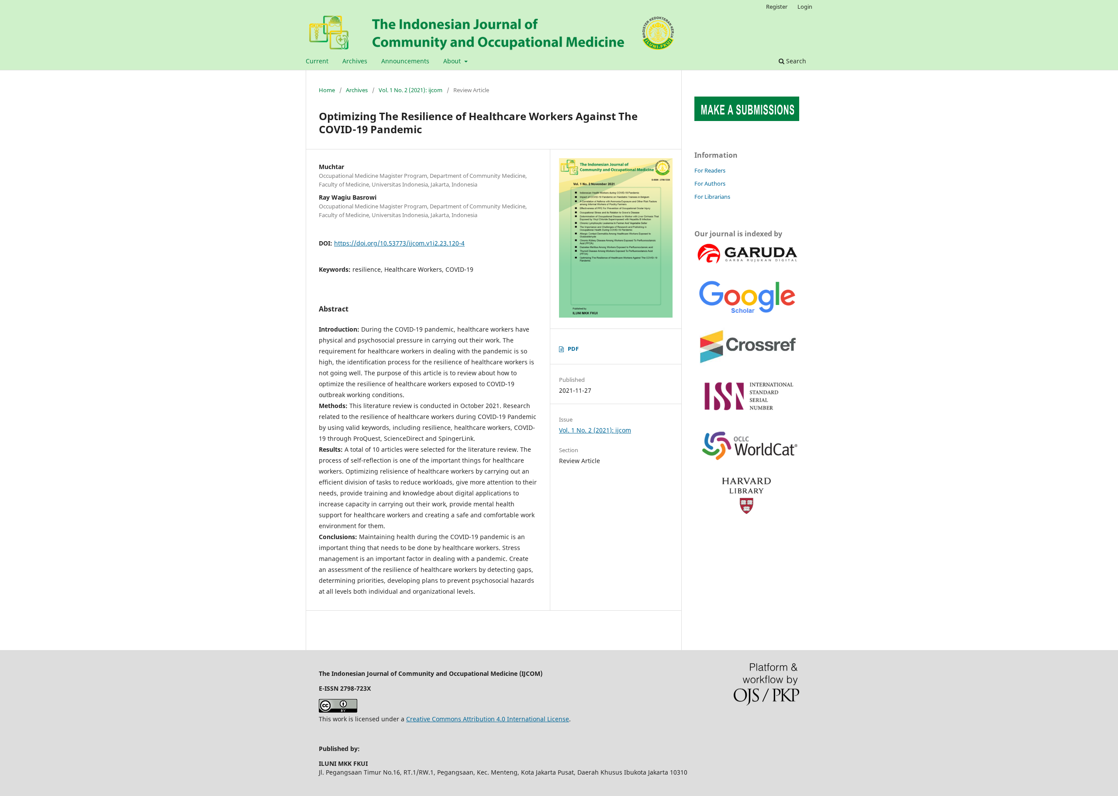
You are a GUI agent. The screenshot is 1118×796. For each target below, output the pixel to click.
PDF (573, 349)
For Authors (709, 183)
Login (804, 6)
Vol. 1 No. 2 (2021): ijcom (410, 90)
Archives (354, 61)
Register (776, 6)
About (452, 61)
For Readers (709, 170)
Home (327, 90)
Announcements (405, 61)
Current (317, 61)
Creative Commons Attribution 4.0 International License (487, 719)
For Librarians (712, 197)
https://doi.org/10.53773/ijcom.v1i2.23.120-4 (399, 243)
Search (795, 61)
